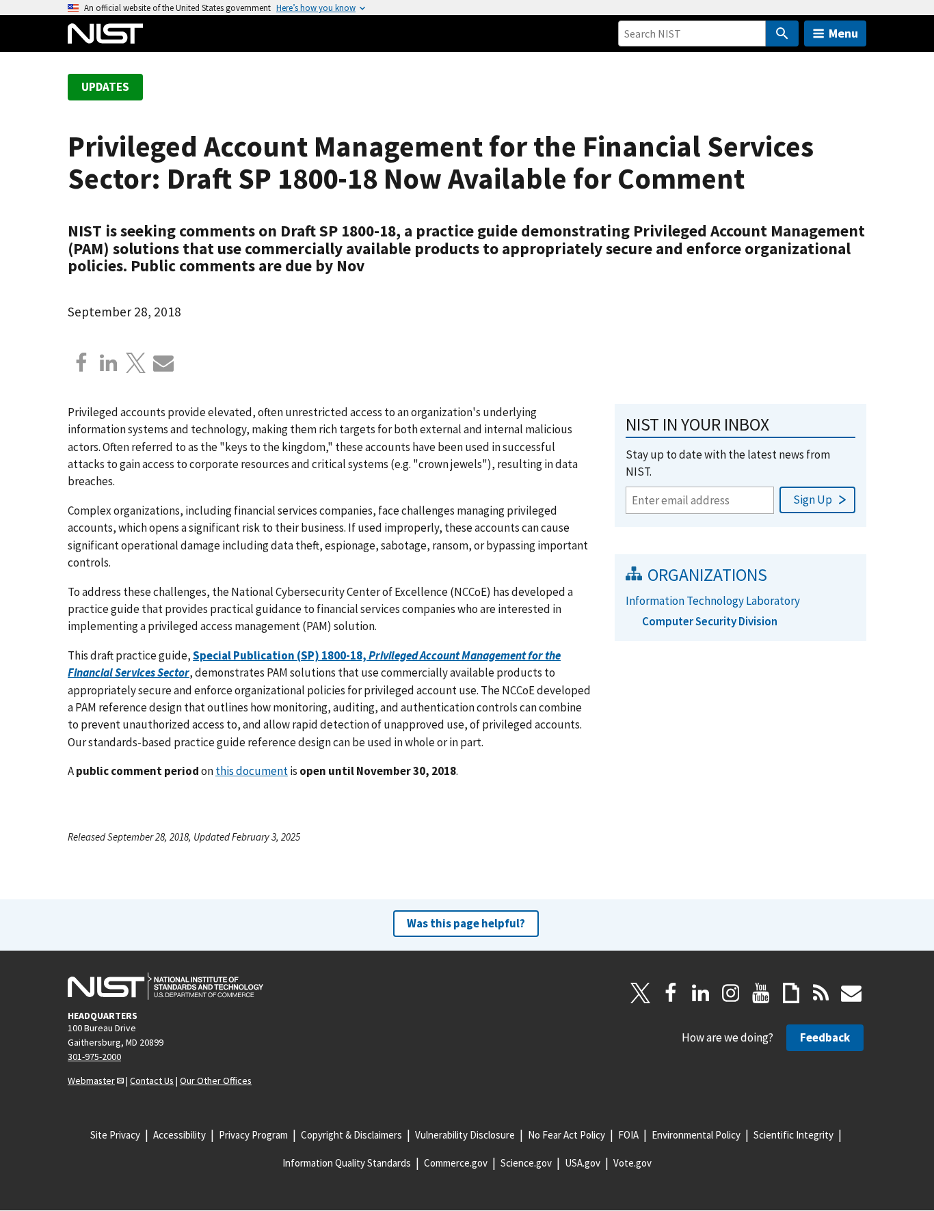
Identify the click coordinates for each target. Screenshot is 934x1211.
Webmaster (91, 1080)
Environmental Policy (696, 1134)
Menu (843, 33)
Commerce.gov (456, 1162)
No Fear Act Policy (566, 1134)
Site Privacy (115, 1134)
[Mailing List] (851, 993)
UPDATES (105, 86)
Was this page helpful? (466, 923)
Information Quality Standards (346, 1162)
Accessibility (179, 1134)
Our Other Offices (216, 1080)
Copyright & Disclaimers (351, 1134)
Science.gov (526, 1162)
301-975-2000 (94, 1056)
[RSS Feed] (821, 993)
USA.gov (582, 1162)
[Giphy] (791, 993)
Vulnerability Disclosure (465, 1134)
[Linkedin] (108, 363)
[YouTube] (761, 993)
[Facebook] (81, 363)
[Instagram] (731, 993)
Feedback (825, 1037)
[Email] (163, 363)
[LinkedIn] (701, 993)
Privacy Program (253, 1134)
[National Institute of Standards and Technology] (165, 986)
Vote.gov (632, 1162)
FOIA (628, 1134)
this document (251, 770)
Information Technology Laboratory (713, 600)
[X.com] (136, 363)
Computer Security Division (709, 621)
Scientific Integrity (793, 1134)
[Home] (105, 33)
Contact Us (152, 1080)
